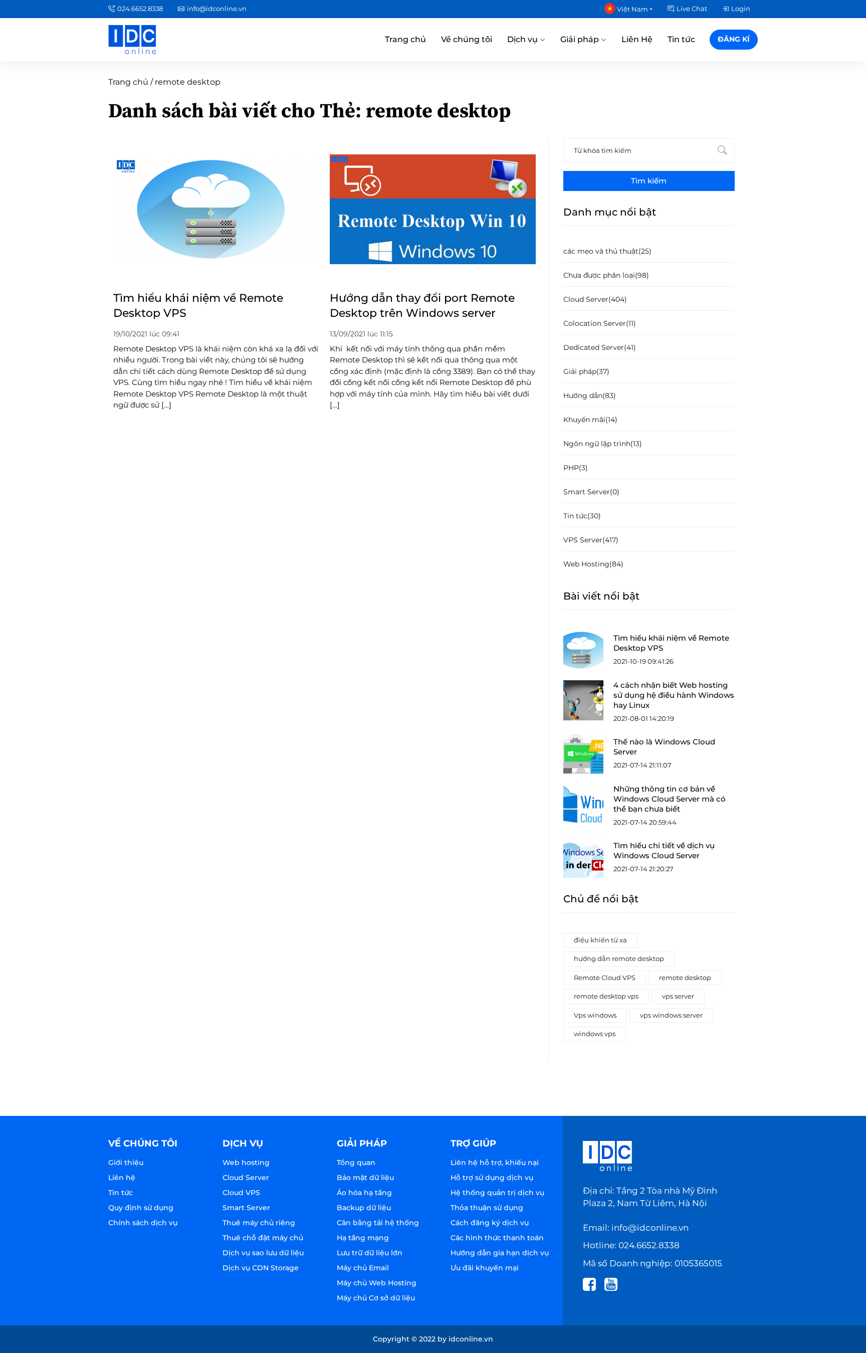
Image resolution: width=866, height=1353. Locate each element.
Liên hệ (121, 1177)
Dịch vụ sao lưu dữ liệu (263, 1252)
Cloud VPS (241, 1192)
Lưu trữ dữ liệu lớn (369, 1252)
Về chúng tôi (466, 39)
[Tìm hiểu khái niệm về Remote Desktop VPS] (583, 650)
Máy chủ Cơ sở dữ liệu (376, 1297)
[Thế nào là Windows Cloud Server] (583, 754)
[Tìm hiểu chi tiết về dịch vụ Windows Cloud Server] (583, 858)
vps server (678, 996)
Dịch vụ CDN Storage (261, 1267)
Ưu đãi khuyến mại (485, 1267)
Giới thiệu (125, 1162)
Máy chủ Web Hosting (376, 1282)
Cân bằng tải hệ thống (378, 1222)
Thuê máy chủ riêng (259, 1222)
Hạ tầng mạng (363, 1237)
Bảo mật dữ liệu (365, 1177)
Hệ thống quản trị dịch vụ (497, 1192)
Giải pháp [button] (580, 39)
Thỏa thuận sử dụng (487, 1207)
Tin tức (681, 39)
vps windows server (671, 1015)
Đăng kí (734, 39)
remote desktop (685, 978)
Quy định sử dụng (140, 1207)
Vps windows (595, 1015)
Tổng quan (356, 1162)
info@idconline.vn (217, 9)
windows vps (594, 1034)
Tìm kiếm (649, 180)
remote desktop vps (606, 996)
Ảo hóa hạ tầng (364, 1192)
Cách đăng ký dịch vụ (490, 1222)
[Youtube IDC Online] (614, 1283)
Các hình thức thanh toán (497, 1237)
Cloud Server (246, 1177)
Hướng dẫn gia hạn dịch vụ (500, 1252)
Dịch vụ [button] (523, 39)
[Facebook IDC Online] (592, 1283)
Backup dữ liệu (364, 1207)
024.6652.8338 (140, 9)
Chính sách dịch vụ (142, 1222)
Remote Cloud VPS (604, 978)
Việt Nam (631, 9)
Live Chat (692, 9)
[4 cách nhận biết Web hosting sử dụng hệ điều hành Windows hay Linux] (583, 700)
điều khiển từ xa (600, 940)
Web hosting (246, 1162)
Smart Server (246, 1207)
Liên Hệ (637, 39)
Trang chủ (405, 39)
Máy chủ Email (363, 1267)
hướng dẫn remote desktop (619, 958)
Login (740, 9)
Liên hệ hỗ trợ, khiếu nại (495, 1162)
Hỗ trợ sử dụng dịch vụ (492, 1177)
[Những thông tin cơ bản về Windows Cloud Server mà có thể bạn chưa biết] (583, 804)
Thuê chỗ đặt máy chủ (263, 1237)
